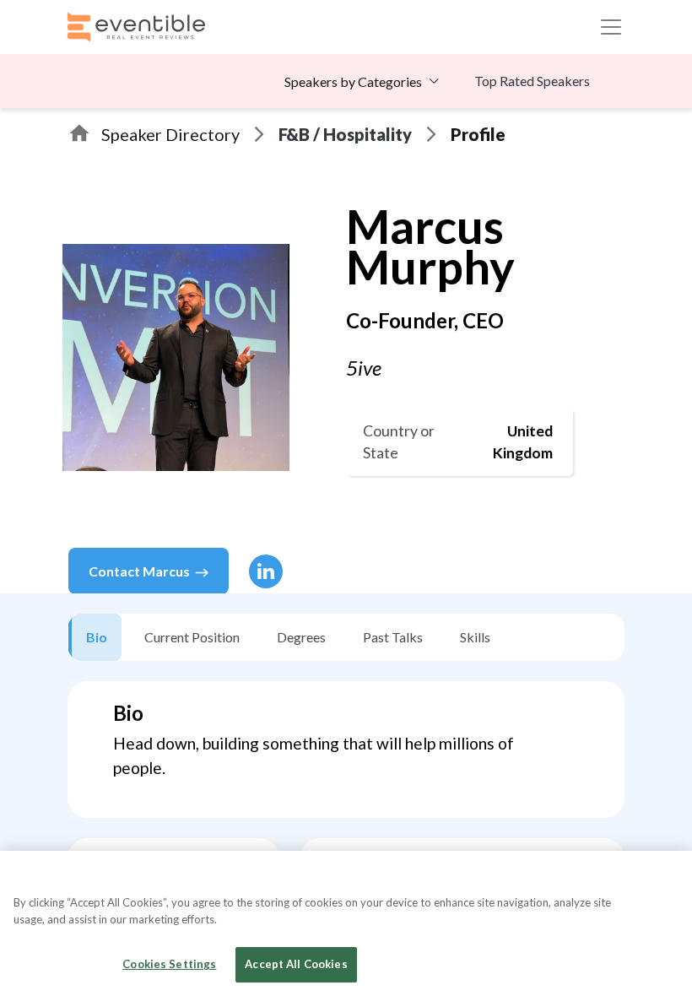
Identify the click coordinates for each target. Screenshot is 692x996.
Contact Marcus (139, 571)
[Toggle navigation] (610, 27)
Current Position (192, 637)
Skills (475, 637)
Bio (96, 637)
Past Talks (393, 637)
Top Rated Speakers (532, 81)
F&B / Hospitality (345, 134)
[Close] (665, 877)
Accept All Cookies (296, 964)
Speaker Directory (170, 134)
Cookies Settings (169, 964)
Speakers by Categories (353, 81)
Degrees (301, 637)
